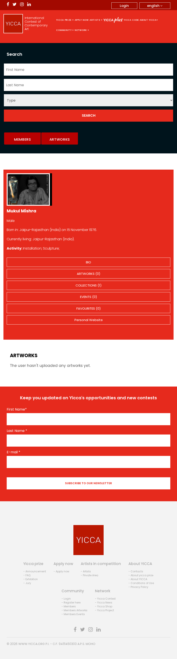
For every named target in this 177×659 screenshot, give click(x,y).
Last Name (17, 430)
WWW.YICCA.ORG (31, 644)
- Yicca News (103, 602)
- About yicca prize (140, 575)
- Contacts (135, 571)
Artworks (59, 139)
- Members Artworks (74, 610)
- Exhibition (30, 579)
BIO (88, 262)
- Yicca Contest (105, 598)
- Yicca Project (104, 610)
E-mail (13, 452)
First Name (17, 409)
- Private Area (89, 575)
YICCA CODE (131, 20)
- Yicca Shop (103, 606)
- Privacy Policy (138, 587)
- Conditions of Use (141, 583)
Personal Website (88, 320)
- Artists (86, 571)
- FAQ (26, 575)
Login (124, 5)
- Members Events (73, 614)
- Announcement (34, 571)
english (153, 5)
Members (22, 139)
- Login (66, 598)
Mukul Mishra (21, 211)
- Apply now (61, 571)
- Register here (71, 602)
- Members (69, 606)
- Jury (27, 583)
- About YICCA (137, 579)
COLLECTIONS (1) (89, 285)
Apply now (82, 20)
